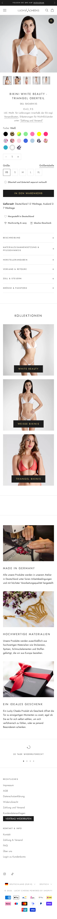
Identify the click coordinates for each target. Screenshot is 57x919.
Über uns (7, 851)
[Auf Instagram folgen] (4, 873)
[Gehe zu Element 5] (46, 80)
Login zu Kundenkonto (14, 856)
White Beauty (28, 369)
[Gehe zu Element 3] (26, 80)
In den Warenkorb (28, 193)
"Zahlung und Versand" (31, 120)
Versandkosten (11, 116)
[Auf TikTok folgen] (12, 873)
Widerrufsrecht (10, 802)
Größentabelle (46, 165)
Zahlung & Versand (13, 840)
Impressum (8, 785)
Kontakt (6, 834)
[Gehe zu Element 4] (36, 80)
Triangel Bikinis (28, 479)
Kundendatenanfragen (14, 813)
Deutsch (44, 884)
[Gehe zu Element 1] (7, 80)
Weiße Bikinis (28, 424)
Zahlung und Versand (14, 807)
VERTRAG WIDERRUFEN (18, 818)
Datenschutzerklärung (14, 796)
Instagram (38, 3)
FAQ (5, 845)
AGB (5, 791)
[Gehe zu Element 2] (17, 80)
